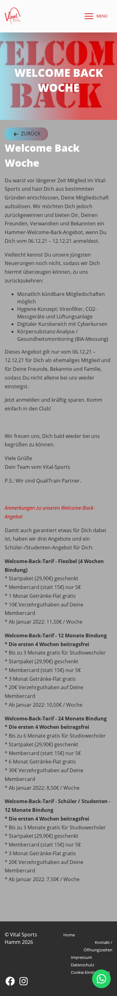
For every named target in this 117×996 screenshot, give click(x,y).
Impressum (81, 957)
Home (69, 935)
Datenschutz (82, 965)
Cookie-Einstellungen (90, 972)
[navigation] (94, 16)
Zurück (30, 133)
